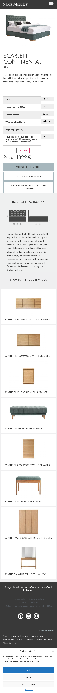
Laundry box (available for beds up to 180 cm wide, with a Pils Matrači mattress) (21, 139)
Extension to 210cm (15, 107)
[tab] (28, 167)
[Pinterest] (36, 616)
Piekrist (28, 670)
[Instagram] (28, 616)
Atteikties (28, 677)
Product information (28, 166)
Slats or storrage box (28, 176)
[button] (53, 651)
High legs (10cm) (14, 130)
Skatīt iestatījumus (28, 684)
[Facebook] (20, 616)
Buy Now (23, 150)
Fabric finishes (13, 115)
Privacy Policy (29, 690)
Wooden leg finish (15, 122)
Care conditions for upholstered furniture (28, 187)
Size (7, 100)
